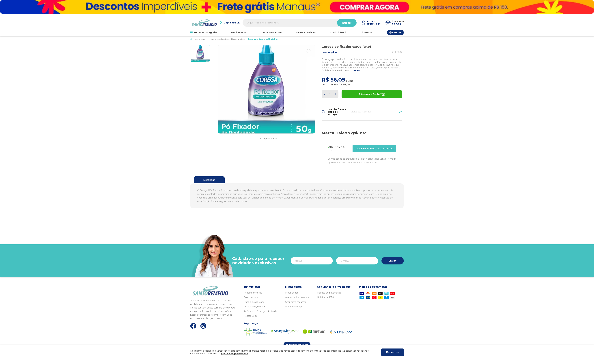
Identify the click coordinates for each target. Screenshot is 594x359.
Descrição (209, 179)
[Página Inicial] (191, 39)
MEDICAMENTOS (239, 32)
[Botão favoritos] (308, 51)
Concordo (392, 352)
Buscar (346, 22)
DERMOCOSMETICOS (271, 32)
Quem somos (250, 297)
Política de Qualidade (254, 306)
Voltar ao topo (298, 344)
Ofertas (396, 32)
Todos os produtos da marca (373, 148)
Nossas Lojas (250, 316)
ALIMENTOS (366, 32)
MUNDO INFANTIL (337, 32)
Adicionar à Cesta (369, 94)
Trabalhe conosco (252, 292)
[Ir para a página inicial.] (204, 23)
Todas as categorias (205, 32)
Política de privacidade (329, 292)
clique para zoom (267, 138)
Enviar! (392, 260)
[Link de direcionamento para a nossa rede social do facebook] (193, 326)
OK (400, 111)
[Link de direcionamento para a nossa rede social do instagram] (203, 326)
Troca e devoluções (253, 302)
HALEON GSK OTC (330, 52)
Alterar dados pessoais (297, 297)
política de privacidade (234, 353)
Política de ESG (325, 297)
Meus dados (291, 292)
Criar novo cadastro (295, 302)
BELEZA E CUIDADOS (306, 32)
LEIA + (356, 71)
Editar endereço (294, 306)
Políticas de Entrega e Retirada (260, 311)
